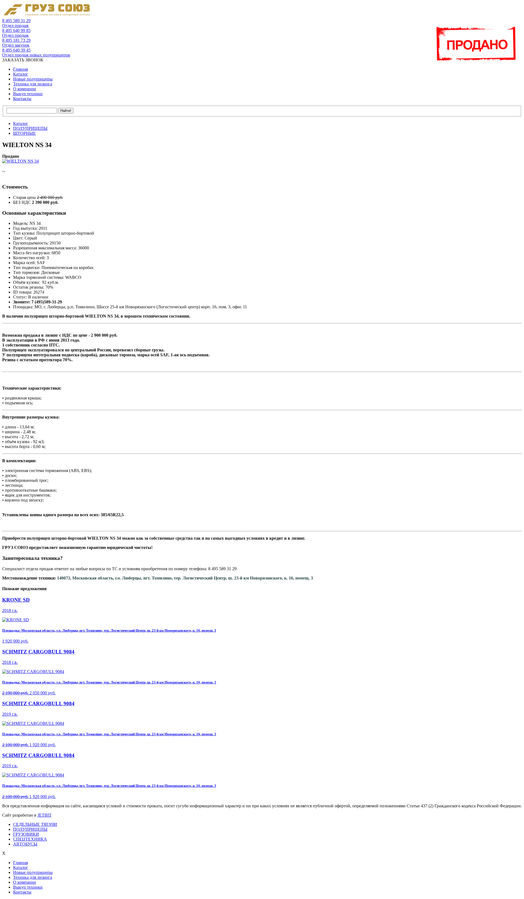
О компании (24, 88)
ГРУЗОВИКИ (26, 834)
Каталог (20, 74)
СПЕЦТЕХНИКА (30, 839)
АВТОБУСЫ (25, 844)
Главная (20, 69)
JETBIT (44, 815)
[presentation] (3, 171)
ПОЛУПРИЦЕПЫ (30, 829)
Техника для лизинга (32, 84)
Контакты (22, 98)
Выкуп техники (28, 93)
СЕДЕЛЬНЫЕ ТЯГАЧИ (35, 824)
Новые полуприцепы (33, 79)
